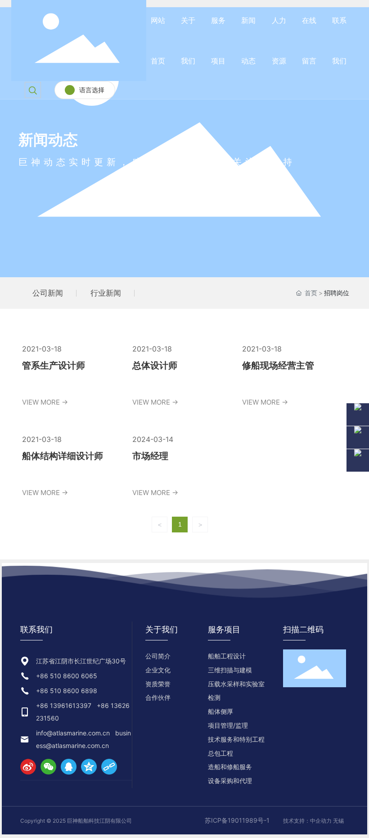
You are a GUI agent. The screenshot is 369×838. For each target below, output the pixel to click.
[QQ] (68, 767)
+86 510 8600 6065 (66, 676)
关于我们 (161, 629)
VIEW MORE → (45, 402)
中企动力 (321, 820)
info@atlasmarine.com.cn (73, 733)
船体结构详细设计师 (62, 456)
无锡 (338, 820)
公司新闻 (47, 292)
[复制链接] (109, 767)
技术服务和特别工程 (236, 739)
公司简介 (158, 656)
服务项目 (224, 629)
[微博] (28, 767)
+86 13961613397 (63, 705)
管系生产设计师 (53, 365)
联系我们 (36, 629)
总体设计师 (154, 365)
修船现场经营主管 (278, 365)
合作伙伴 (158, 697)
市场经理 (150, 456)
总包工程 (220, 753)
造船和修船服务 (230, 766)
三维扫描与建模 (230, 670)
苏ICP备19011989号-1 (237, 820)
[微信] (48, 767)
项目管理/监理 (228, 725)
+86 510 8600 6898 (66, 690)
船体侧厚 (220, 711)
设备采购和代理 (230, 780)
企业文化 (158, 670)
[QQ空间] (89, 767)
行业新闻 (105, 292)
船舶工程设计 (227, 656)
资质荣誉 (158, 684)
